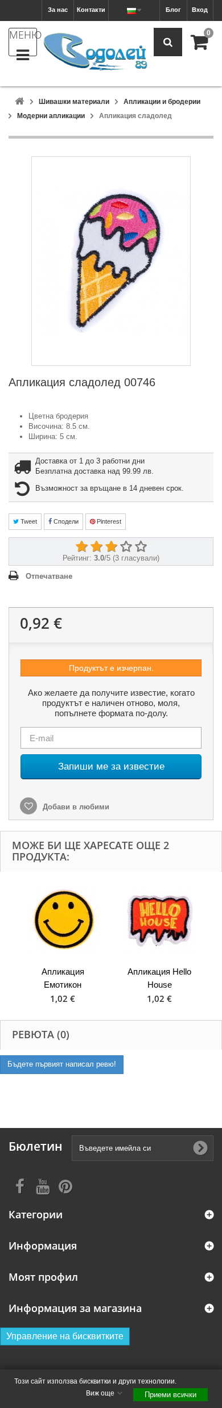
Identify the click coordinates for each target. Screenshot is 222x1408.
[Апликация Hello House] (159, 920)
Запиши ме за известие (111, 766)
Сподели (65, 521)
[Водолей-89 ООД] (95, 52)
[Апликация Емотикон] (62, 920)
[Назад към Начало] (19, 102)
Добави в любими (74, 807)
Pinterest (108, 521)
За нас (58, 9)
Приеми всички (170, 1394)
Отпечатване (49, 576)
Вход (200, 9)
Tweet (28, 521)
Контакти (91, 9)
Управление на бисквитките (65, 1336)
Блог (173, 9)
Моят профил (43, 1277)
